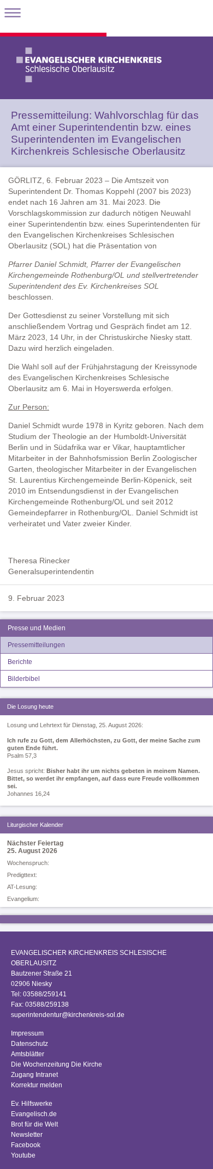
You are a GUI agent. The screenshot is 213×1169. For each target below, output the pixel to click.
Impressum (27, 1033)
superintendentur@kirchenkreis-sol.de (68, 1015)
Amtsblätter (27, 1054)
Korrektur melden (36, 1085)
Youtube (23, 1155)
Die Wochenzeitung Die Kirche (56, 1064)
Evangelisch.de (34, 1114)
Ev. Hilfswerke (31, 1103)
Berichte (20, 662)
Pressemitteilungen (36, 645)
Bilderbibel (24, 679)
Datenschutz (29, 1044)
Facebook (25, 1145)
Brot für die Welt (34, 1124)
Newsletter (27, 1134)
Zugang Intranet (34, 1075)
